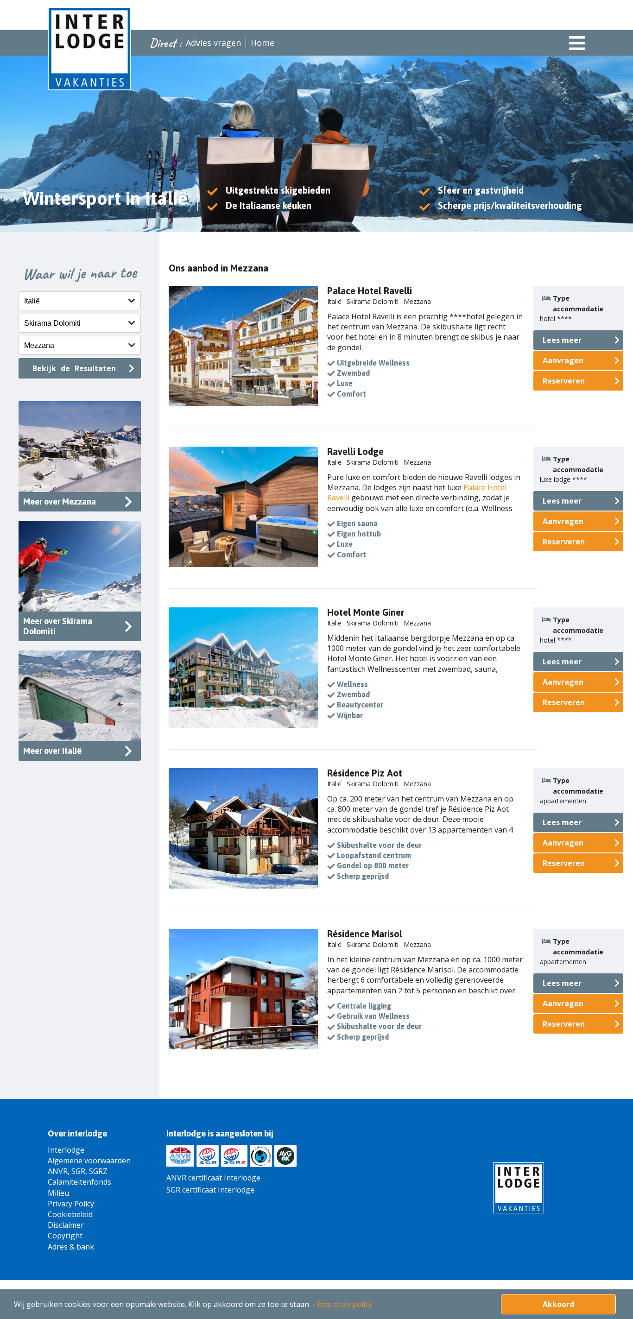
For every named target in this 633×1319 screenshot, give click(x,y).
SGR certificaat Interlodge (210, 1190)
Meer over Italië (52, 751)
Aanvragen (563, 360)
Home (262, 42)
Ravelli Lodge (355, 451)
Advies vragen (213, 42)
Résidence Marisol (364, 933)
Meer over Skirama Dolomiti (57, 626)
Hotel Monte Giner (365, 612)
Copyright (65, 1236)
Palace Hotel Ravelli (369, 290)
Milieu (58, 1193)
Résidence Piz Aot (364, 773)
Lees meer (562, 340)
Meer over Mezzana (59, 501)
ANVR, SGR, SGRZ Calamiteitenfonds (79, 1176)
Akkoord (558, 1304)
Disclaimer (66, 1225)
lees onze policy (344, 1304)
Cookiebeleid (70, 1214)
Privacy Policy (71, 1204)
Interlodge (66, 1150)
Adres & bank (71, 1247)
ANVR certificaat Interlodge (213, 1178)
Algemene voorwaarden (89, 1160)
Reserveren (564, 381)
